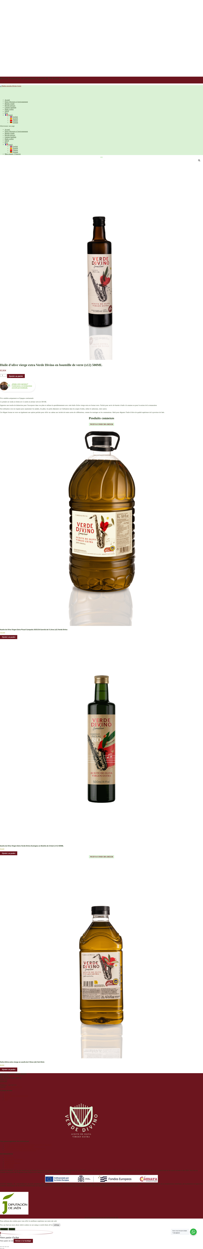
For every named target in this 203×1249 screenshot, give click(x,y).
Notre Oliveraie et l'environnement (16, 102)
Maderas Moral (14, 1076)
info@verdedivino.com (14, 1087)
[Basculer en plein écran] (3, 1246)
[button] (199, 160)
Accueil (7, 129)
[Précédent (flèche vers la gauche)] (1, 1248)
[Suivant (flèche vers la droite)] (3, 1248)
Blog (6, 143)
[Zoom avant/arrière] (1, 1246)
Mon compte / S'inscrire (13, 82)
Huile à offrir (9, 109)
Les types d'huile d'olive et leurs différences (19, 1147)
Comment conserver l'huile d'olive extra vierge (20, 1150)
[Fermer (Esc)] (8, 1246)
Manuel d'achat (10, 1161)
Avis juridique (9, 1157)
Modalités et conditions (12, 1163)
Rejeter (11, 1229)
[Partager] (6, 1246)
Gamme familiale (10, 137)
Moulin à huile (9, 133)
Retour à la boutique (23, 1241)
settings (56, 1225)
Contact (7, 1098)
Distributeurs (9, 1165)
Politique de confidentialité (14, 1159)
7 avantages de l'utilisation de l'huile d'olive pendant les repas (25, 1148)
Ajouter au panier (16, 376)
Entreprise (8, 1094)
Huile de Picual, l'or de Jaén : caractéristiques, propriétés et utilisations (28, 1145)
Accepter (4, 1229)
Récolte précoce (10, 135)
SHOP (7, 141)
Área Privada (9, 1167)
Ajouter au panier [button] (9, 637)
